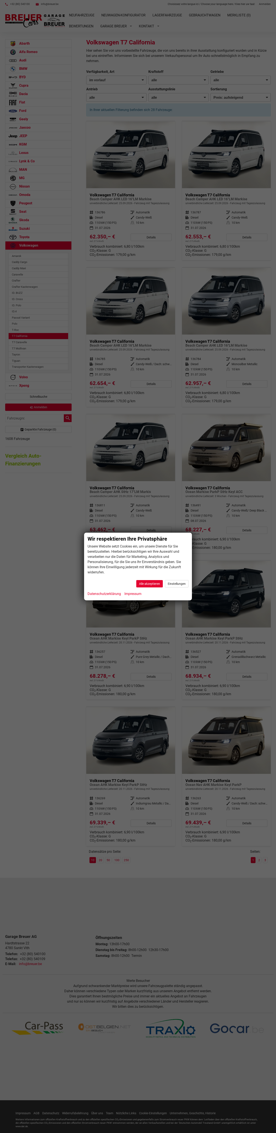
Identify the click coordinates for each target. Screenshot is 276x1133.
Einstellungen (177, 583)
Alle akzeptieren (149, 583)
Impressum (132, 594)
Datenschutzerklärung (104, 594)
